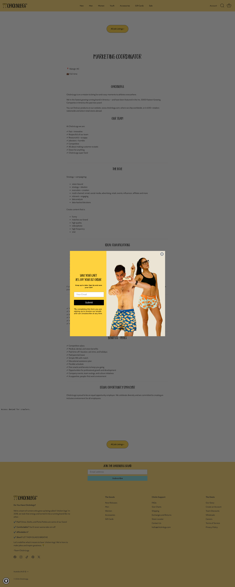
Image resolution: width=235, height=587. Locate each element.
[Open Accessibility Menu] (6, 580)
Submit (89, 302)
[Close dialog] (162, 254)
